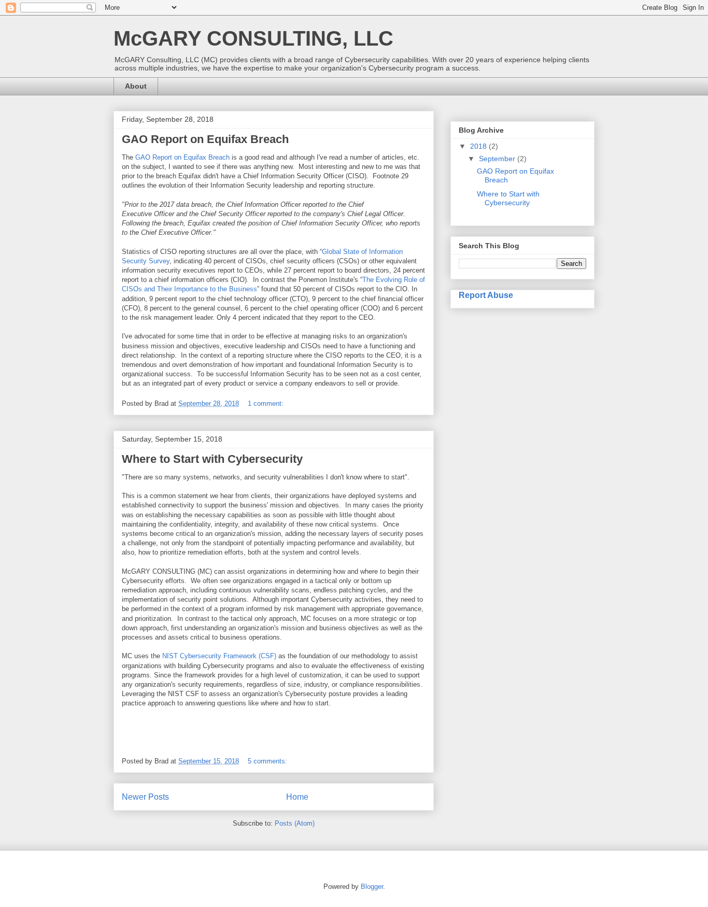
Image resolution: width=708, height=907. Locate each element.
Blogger (372, 886)
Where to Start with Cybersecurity (212, 458)
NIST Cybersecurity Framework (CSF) (219, 656)
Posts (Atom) (295, 823)
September (498, 158)
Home (297, 796)
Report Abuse (486, 295)
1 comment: (267, 403)
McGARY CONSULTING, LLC (253, 38)
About (136, 86)
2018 (479, 146)
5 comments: (268, 761)
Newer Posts (145, 796)
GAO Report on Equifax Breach (205, 139)
